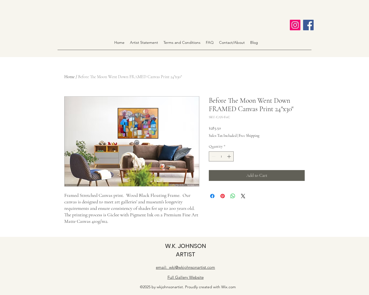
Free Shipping (249, 135)
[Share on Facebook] (212, 196)
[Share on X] (243, 196)
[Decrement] (213, 156)
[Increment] (229, 156)
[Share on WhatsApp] (233, 196)
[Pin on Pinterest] (222, 196)
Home (69, 76)
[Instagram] (295, 25)
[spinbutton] (221, 156)
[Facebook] (308, 25)
